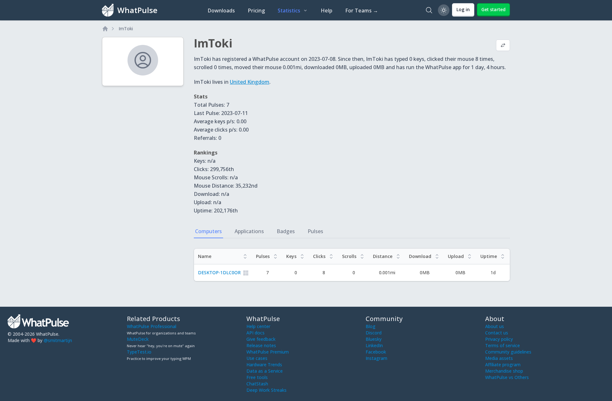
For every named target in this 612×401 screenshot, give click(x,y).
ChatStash (257, 384)
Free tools (257, 377)
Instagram (376, 358)
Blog (370, 326)
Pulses (315, 231)
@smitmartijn (58, 340)
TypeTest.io (139, 352)
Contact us (496, 333)
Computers (208, 231)
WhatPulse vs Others (507, 377)
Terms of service (502, 345)
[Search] (429, 10)
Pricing (256, 10)
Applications (249, 231)
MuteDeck (138, 339)
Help (326, 10)
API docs (255, 333)
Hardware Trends (264, 365)
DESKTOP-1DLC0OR (219, 272)
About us (494, 326)
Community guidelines (508, 352)
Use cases (256, 358)
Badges (286, 231)
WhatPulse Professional (151, 326)
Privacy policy (499, 339)
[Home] (105, 28)
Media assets (499, 358)
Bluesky (374, 339)
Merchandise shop (504, 371)
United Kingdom (249, 81)
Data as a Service (264, 371)
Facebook (376, 352)
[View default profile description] (503, 46)
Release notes (261, 345)
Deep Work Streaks (266, 390)
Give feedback (260, 339)
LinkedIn (374, 345)
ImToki (126, 28)
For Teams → (361, 10)
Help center (258, 326)
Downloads (221, 10)
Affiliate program (503, 365)
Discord (374, 333)
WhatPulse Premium (267, 352)
